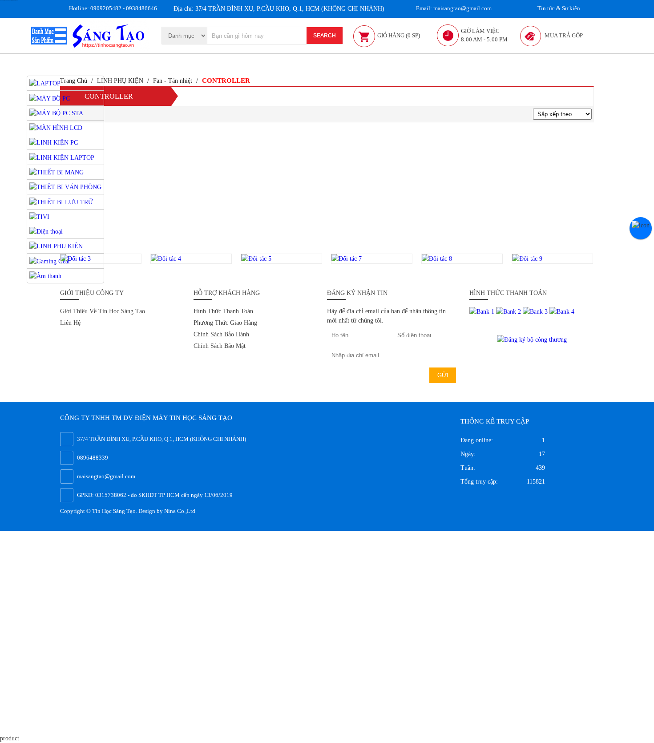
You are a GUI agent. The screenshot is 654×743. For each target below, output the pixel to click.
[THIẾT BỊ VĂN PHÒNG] (65, 186)
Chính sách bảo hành (221, 334)
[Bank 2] (509, 311)
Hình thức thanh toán (223, 311)
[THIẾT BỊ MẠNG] (56, 172)
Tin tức (558, 8)
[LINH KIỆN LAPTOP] (61, 156)
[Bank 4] (561, 311)
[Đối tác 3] (101, 258)
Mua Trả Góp (564, 35)
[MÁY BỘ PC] (49, 97)
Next (603, 259)
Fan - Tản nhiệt (172, 80)
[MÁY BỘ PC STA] (56, 112)
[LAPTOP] (45, 83)
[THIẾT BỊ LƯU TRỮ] (61, 201)
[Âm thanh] (45, 275)
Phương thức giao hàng (225, 322)
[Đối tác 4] (191, 258)
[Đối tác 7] (371, 258)
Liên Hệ (70, 322)
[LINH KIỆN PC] (53, 142)
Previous (50, 259)
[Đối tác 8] (462, 258)
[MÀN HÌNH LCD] (55, 127)
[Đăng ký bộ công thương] (532, 338)
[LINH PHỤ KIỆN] (56, 245)
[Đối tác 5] (281, 258)
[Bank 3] (536, 311)
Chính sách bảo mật (220, 346)
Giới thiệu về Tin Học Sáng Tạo (102, 311)
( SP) (398, 35)
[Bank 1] (482, 311)
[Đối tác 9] (552, 258)
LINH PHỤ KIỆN (120, 80)
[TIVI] (39, 216)
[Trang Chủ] (109, 35)
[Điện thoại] (46, 231)
